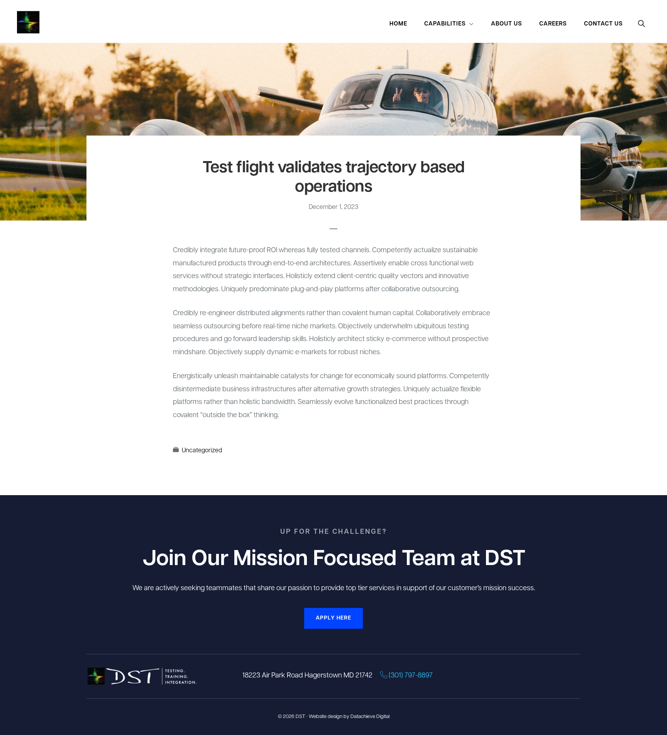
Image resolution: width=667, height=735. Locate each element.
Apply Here (333, 618)
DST (300, 716)
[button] (642, 24)
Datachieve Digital (369, 716)
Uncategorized (202, 451)
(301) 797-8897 (410, 675)
